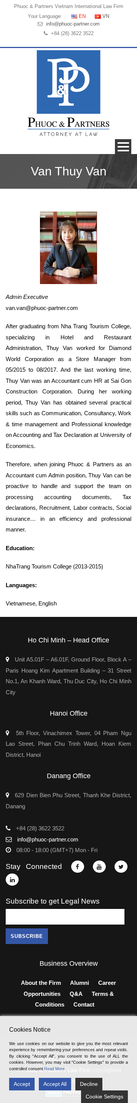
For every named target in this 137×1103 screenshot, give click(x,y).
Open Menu (123, 146)
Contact (83, 1004)
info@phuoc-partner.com (73, 24)
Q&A (76, 994)
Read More (54, 1068)
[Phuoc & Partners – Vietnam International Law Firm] (68, 93)
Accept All (55, 1084)
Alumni (79, 982)
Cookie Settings (104, 1096)
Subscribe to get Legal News (53, 901)
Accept (22, 1084)
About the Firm (41, 982)
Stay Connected (34, 866)
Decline (89, 1084)
